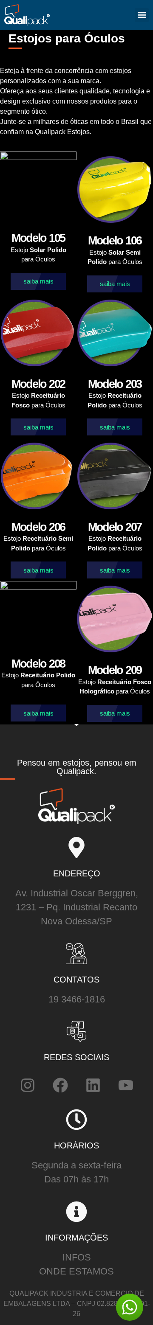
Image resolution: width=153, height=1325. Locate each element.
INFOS (76, 1257)
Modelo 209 (115, 670)
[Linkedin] (93, 1085)
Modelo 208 (38, 663)
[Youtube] (125, 1085)
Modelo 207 (115, 527)
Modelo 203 (115, 384)
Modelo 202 (38, 384)
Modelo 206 (38, 527)
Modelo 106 (115, 240)
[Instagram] (27, 1085)
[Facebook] (60, 1085)
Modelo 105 (38, 238)
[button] (142, 15)
